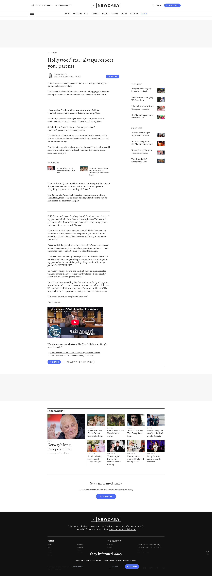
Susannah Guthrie (60, 74)
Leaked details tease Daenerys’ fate (74, 113)
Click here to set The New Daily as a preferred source (75, 353)
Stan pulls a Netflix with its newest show (74, 110)
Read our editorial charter (122, 529)
